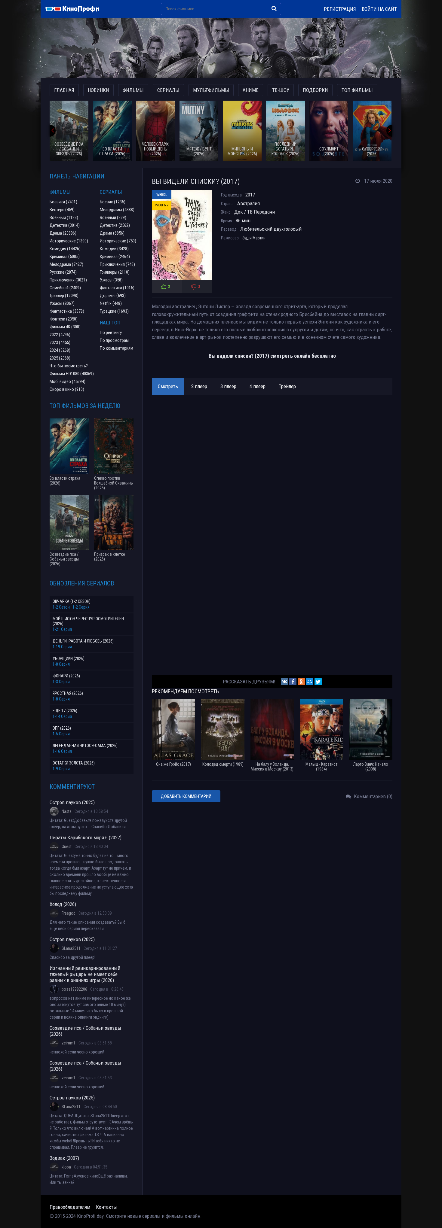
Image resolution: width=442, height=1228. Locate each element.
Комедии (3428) (114, 248)
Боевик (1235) (112, 202)
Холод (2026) (63, 904)
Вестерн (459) (62, 209)
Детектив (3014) (65, 225)
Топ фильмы (357, 90)
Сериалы (168, 90)
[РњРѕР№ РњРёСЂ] (309, 681)
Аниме (251, 90)
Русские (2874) (63, 272)
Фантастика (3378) (67, 311)
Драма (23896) (63, 233)
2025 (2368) (60, 358)
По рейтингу (111, 332)
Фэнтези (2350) (64, 319)
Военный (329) (113, 217)
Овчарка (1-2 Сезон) (72, 601)
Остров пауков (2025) (72, 802)
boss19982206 (74, 989)
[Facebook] (292, 681)
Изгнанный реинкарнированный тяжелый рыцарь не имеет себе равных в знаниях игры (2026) (85, 974)
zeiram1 (68, 1043)
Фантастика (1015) (117, 287)
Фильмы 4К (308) (65, 327)
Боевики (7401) (63, 202)
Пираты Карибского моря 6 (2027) (85, 837)
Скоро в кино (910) (67, 389)
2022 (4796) (60, 334)
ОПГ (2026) (62, 728)
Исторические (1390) (69, 241)
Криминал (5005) (65, 256)
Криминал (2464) (115, 256)
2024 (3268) (60, 350)
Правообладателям (70, 1207)
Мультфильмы (211, 90)
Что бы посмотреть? (69, 366)
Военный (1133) (64, 217)
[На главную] (75, 9)
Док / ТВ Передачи (254, 212)
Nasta (67, 811)
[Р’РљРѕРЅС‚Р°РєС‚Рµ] (284, 681)
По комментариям (116, 348)
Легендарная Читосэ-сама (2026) (85, 745)
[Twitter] (318, 681)
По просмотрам (114, 340)
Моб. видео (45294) (67, 381)
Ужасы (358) (111, 280)
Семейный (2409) (65, 287)
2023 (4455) (60, 342)
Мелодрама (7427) (66, 264)
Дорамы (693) (113, 295)
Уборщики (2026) (68, 658)
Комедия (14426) (65, 248)
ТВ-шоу (280, 90)
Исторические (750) (118, 241)
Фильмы (133, 90)
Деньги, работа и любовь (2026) (83, 641)
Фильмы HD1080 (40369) (72, 373)
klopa (66, 1167)
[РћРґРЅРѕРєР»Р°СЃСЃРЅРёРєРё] (301, 681)
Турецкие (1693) (114, 311)
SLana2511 (71, 948)
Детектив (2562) (115, 225)
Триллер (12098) (64, 295)
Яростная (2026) (68, 693)
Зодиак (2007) (64, 1158)
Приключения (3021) (68, 280)
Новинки (98, 90)
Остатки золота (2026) (74, 763)
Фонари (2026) (66, 675)
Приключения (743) (117, 264)
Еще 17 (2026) (65, 710)
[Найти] (274, 8)
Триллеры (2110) (115, 272)
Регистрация (340, 9)
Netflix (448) (111, 303)
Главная (64, 90)
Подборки (315, 90)
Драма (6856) (112, 233)
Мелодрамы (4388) (117, 209)
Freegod (68, 913)
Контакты (106, 1207)
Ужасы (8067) (62, 303)
